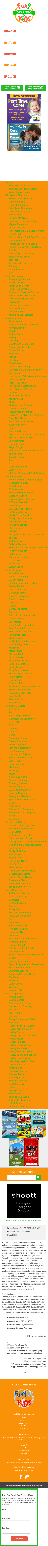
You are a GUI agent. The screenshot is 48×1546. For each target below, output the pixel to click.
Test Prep (13, 259)
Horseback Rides (17, 379)
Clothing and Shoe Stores (21, 835)
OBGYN (13, 531)
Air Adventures (16, 321)
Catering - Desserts (18, 595)
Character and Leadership (22, 718)
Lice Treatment (16, 528)
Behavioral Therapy (18, 482)
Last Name (5, 1528)
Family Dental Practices (20, 515)
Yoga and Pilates (17, 990)
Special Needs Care (19, 557)
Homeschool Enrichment (21, 757)
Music (12, 773)
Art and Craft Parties (19, 576)
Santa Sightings (16, 1077)
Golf (11, 919)
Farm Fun (13, 1022)
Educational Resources (20, 208)
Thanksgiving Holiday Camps (23, 188)
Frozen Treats (16, 857)
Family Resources (14, 276)
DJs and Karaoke (17, 618)
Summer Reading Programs (23, 812)
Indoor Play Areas (18, 382)
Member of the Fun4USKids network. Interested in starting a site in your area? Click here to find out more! (24, 1439)
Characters (14, 602)
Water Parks (15, 469)
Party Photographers (19, 663)
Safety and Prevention (20, 789)
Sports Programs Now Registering (26, 964)
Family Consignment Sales (22, 1019)
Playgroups (14, 301)
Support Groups (17, 308)
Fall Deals (14, 1009)
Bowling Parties (16, 586)
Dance (12, 734)
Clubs (12, 725)
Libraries (13, 392)
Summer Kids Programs (21, 809)
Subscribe (19, 1538)
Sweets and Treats (18, 880)
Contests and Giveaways (21, 1006)
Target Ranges (16, 447)
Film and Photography (20, 747)
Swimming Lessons (18, 970)
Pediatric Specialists (19, 550)
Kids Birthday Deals (18, 644)
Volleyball (13, 980)
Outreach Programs (19, 780)
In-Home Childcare (18, 217)
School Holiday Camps (20, 185)
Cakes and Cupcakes (19, 589)
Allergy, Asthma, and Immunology (25, 479)
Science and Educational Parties (25, 686)
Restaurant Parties (18, 683)
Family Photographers (20, 288)
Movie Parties (15, 650)
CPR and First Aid (18, 502)
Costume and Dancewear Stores (25, 844)
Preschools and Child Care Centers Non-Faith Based (26, 238)
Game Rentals (16, 637)
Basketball (14, 899)
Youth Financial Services (21, 314)
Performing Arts (17, 786)
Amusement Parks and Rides (23, 324)
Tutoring (13, 266)
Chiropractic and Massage (22, 499)
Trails (11, 463)
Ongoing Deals (16, 1067)
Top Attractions (16, 457)
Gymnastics (15, 922)
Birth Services (16, 489)
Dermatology (15, 505)
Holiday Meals (16, 1038)
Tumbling (13, 977)
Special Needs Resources (21, 305)
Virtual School (16, 269)
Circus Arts (14, 722)
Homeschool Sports (18, 928)
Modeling (13, 770)
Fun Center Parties (18, 634)
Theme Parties (16, 699)
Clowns (12, 605)
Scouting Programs (18, 793)
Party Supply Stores (19, 670)
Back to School (16, 999)
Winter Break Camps (19, 192)
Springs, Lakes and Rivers (22, 437)
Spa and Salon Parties (20, 689)
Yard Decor (14, 702)
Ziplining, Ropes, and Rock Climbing (27, 473)
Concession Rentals (19, 608)
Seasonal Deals (16, 1083)
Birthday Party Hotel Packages (24, 583)
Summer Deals (16, 1093)
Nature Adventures (18, 408)
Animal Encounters (18, 327)
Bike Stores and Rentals (21, 828)
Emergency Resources (20, 279)
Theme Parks (15, 453)
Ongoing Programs (24, 1328)
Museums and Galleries (20, 405)
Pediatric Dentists (17, 544)
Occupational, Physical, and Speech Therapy (27, 536)
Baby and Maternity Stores (22, 825)
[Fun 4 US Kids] (24, 13)
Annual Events (16, 996)
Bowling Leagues (17, 902)
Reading (13, 250)
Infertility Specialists (19, 524)
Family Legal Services (20, 285)
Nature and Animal (18, 776)
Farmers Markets (17, 854)
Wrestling (13, 986)
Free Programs (16, 751)
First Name (6, 1519)
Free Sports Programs (20, 915)
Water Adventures (18, 466)
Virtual (12, 815)
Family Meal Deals (18, 851)
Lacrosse (13, 935)
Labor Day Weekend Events (23, 1061)
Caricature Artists (17, 592)
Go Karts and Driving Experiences (26, 369)
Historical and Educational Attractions (27, 376)
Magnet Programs (18, 224)
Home (24, 1417)
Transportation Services (20, 263)
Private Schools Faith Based (23, 243)
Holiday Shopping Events (21, 1051)
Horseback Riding (17, 931)
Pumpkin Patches (17, 1074)
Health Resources (14, 476)
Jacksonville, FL (24, 1448)
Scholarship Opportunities (21, 253)
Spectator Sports (17, 431)
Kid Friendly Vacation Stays (22, 385)
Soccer (12, 957)
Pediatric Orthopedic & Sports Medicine (28, 547)
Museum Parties (17, 654)
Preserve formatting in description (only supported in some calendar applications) (24, 1352)
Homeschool (15, 214)
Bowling (13, 337)
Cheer (12, 906)
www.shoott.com (21, 1318)
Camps (8, 182)
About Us (24, 1426)
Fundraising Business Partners (24, 292)
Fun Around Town (13, 317)
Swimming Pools (17, 444)
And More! (24, 1453)
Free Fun (13, 360)
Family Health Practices (20, 518)
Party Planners (16, 667)
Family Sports (16, 909)
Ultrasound (14, 560)
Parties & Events (13, 570)
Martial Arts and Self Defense (23, 938)
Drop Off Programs (18, 204)
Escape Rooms (16, 350)
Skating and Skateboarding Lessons (27, 954)
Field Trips (14, 353)
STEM (12, 802)
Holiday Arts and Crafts (20, 1028)
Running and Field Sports (21, 948)
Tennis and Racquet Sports (22, 974)
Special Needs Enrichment (22, 799)
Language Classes (18, 763)
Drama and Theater (18, 738)
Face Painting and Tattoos (21, 625)
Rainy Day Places (17, 418)
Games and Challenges (20, 366)
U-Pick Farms (15, 1103)
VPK (11, 272)
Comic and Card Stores (20, 838)
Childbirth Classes (18, 495)
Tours (11, 460)
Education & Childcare (16, 195)
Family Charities (17, 282)
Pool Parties (15, 679)
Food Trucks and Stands (21, 631)
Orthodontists (15, 540)
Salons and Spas (17, 424)
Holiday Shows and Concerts (23, 1054)
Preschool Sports (17, 944)
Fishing (12, 356)
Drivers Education (17, 741)
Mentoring (14, 767)
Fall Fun (13, 1016)
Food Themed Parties (19, 628)
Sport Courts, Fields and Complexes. (27, 434)
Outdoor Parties (17, 657)
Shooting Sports (17, 951)
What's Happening (14, 993)
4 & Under (14, 709)
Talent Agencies (17, 311)
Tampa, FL (24, 1445)
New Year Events (17, 1064)
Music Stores (15, 867)
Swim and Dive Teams (20, 967)
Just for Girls (15, 760)
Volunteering (15, 818)
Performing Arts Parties (20, 673)
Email (4, 1509)
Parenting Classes (18, 783)
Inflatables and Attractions (22, 641)
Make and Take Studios (20, 395)
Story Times (15, 805)
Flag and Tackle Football (21, 912)
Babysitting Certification (20, 715)
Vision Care (14, 563)
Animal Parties (16, 573)
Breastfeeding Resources (21, 492)
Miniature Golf (16, 398)
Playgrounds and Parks (20, 411)
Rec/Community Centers (21, 421)
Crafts (12, 731)
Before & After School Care (22, 198)
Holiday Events (16, 1032)
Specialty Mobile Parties (21, 692)
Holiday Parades (17, 1041)
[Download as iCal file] (36, 1336)
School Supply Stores (19, 873)
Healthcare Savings (18, 521)
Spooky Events (16, 1090)
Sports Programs (13, 890)
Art (10, 712)
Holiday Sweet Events (19, 1058)
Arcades (13, 331)
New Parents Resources (21, 298)
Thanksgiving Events (19, 1096)
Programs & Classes (15, 705)
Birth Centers (15, 486)
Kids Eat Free (15, 864)
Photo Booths (15, 676)
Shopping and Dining (15, 822)
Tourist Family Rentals (20, 883)
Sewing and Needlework (21, 796)
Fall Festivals (15, 1012)
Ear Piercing (15, 848)
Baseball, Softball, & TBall (21, 896)
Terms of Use (24, 1420)
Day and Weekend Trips (20, 347)
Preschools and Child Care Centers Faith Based (26, 232)
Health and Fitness (18, 925)
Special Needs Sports (19, 961)
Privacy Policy (24, 1423)
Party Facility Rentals (19, 660)
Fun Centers (15, 363)
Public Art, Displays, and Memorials (26, 414)
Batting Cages (16, 334)
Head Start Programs (19, 211)
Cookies (13, 612)
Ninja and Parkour (18, 941)
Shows (12, 1087)
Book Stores (15, 831)
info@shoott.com (26, 1325)
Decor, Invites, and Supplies (23, 615)
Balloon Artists (16, 579)
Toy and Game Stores (20, 886)
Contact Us (24, 1429)
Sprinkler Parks (16, 440)
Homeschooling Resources (22, 295)
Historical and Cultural (20, 754)
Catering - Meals (17, 599)
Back (24, 1372)
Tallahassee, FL (24, 1450)
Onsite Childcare (17, 227)
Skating (12, 427)
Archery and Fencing (19, 893)
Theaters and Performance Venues (26, 450)
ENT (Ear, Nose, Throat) (21, 508)
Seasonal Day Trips (18, 1080)
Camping (13, 340)
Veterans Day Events (19, 1106)
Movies (12, 402)
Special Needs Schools (20, 256)
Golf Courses (15, 372)
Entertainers (15, 621)
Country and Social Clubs (21, 343)
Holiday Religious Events (21, 1045)
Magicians (14, 647)
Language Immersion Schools (23, 221)
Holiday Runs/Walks (19, 1048)
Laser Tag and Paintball (20, 389)
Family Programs (17, 744)
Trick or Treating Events (20, 1100)
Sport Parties (15, 696)
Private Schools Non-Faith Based (25, 246)
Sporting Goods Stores (20, 877)
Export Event (24, 1345)
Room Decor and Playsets (22, 870)
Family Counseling (18, 511)
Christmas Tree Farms (20, 1003)
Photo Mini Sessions (19, 1071)
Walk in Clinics (16, 566)
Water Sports (15, 983)
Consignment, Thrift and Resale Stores (28, 841)
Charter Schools (17, 201)
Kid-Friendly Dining (18, 860)
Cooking (13, 728)
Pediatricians (15, 553)
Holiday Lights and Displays (22, 1035)
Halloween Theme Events (21, 1025)
